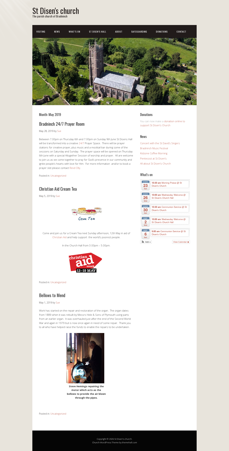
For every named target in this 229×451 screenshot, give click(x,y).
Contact (181, 31)
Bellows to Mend (52, 295)
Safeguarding (139, 31)
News (57, 31)
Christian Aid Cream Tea (58, 188)
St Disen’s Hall (97, 31)
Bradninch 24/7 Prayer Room (61, 124)
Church (96, 442)
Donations (162, 31)
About (118, 31)
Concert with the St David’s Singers (160, 143)
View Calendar (180, 241)
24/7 (81, 143)
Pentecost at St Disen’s (153, 158)
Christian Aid (59, 237)
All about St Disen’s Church (155, 163)
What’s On (74, 31)
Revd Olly (75, 168)
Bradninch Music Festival (154, 148)
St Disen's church (55, 10)
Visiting (40, 31)
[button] (146, 242)
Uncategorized (58, 175)
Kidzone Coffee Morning (153, 153)
